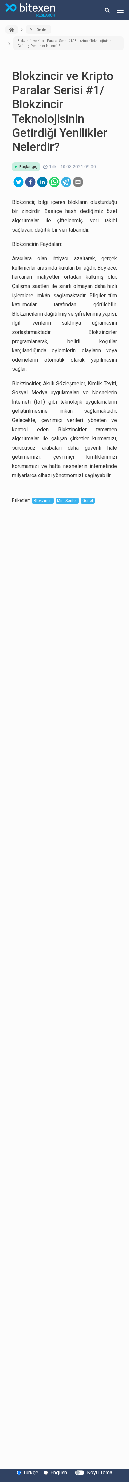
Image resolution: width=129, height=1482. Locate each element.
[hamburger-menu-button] (120, 10)
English (58, 1473)
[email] (78, 182)
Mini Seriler (38, 29)
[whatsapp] (54, 182)
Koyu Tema (99, 1473)
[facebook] (30, 182)
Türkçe (30, 1473)
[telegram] (66, 182)
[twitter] (18, 182)
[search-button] (107, 10)
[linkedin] (42, 182)
